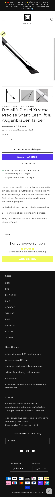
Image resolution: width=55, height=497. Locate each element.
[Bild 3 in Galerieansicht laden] (41, 95)
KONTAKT (9, 331)
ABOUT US (10, 325)
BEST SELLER (11, 295)
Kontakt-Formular (34, 410)
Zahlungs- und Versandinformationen (24, 366)
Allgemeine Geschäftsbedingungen (23, 354)
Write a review (27, 258)
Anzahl (5, 134)
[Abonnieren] (47, 441)
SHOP (8, 283)
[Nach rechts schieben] (52, 96)
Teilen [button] (8, 234)
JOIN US (9, 337)
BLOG (8, 319)
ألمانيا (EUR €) (18, 468)
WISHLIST (9, 313)
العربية (37, 468)
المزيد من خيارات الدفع (27, 163)
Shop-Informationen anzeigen (20, 177)
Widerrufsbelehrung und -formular (22, 372)
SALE (7, 301)
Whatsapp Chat (27, 421)
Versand (5, 130)
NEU (7, 289)
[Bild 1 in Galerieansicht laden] (13, 95)
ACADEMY (10, 307)
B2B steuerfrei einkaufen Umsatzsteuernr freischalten (26, 386)
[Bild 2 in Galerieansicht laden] (27, 95)
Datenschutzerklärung (16, 360)
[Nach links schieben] (3, 96)
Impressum (11, 378)
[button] (3, 19)
